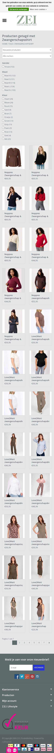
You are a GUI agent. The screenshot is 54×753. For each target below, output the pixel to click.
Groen (9, 121)
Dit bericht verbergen (18, 9)
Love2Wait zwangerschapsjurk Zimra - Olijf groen (41, 584)
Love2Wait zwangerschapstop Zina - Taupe (41, 543)
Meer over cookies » (38, 9)
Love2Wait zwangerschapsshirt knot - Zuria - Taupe (41, 338)
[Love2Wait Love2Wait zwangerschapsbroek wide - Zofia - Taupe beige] (40, 403)
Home (4, 44)
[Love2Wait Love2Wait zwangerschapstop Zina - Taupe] (40, 526)
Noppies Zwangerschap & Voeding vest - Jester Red (40, 215)
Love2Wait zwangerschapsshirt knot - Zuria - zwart (41, 379)
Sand (8, 110)
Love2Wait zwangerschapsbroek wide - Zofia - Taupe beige (41, 420)
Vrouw (9, 67)
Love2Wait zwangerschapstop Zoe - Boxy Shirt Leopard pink (13, 543)
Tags (11, 44)
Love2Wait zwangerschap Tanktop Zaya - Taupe (39, 625)
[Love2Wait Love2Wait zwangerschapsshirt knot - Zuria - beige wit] (13, 362)
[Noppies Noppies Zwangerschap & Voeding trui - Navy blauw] (13, 198)
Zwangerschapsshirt (24, 44)
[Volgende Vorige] (49, 642)
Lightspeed (6, 742)
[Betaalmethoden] (10, 745)
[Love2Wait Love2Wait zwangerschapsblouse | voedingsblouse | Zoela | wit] (13, 485)
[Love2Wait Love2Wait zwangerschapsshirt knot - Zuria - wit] (13, 403)
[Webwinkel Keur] (27, 721)
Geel (8, 135)
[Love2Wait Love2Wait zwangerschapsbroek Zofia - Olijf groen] (13, 444)
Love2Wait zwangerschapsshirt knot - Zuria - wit (13, 420)
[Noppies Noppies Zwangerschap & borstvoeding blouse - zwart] (40, 157)
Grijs (8, 124)
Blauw (9, 102)
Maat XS (10, 75)
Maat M (10, 83)
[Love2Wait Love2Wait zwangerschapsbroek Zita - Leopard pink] (40, 485)
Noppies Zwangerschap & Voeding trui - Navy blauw (12, 215)
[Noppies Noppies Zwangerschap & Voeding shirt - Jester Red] (40, 239)
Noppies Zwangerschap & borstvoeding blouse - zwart (40, 174)
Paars (8, 128)
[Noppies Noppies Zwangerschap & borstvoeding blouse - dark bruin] (13, 157)
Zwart (9, 99)
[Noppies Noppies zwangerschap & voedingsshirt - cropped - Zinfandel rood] (13, 280)
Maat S (9, 79)
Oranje (9, 117)
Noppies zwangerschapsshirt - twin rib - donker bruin (41, 297)
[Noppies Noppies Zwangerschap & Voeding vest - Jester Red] (40, 198)
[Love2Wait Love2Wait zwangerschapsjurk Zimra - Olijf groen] (40, 567)
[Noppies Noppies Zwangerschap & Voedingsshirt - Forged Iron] (13, 321)
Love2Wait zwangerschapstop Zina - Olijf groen (13, 584)
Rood (9, 106)
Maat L (9, 86)
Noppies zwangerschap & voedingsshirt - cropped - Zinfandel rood (12, 297)
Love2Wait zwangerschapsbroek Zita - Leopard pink (41, 502)
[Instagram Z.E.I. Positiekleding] (37, 676)
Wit (8, 139)
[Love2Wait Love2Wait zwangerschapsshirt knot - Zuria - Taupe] (40, 321)
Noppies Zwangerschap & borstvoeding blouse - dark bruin (12, 174)
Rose (8, 132)
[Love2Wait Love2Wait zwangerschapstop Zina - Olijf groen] (13, 567)
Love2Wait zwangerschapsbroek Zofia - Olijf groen (13, 461)
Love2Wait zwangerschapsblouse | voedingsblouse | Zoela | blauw (41, 461)
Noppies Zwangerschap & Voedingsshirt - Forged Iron (12, 338)
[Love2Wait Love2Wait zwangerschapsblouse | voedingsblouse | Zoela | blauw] (40, 444)
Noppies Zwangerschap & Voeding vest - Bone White (12, 256)
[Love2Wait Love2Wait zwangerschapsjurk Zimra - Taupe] (13, 608)
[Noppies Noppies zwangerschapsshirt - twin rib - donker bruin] (40, 280)
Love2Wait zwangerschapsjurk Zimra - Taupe (13, 625)
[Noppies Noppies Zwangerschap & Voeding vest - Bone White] (13, 239)
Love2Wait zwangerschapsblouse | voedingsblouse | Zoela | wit (13, 502)
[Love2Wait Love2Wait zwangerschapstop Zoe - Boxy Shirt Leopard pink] (13, 526)
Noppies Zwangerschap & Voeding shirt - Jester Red (40, 256)
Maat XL (10, 90)
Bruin (8, 113)
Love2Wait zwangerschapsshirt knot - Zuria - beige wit (13, 379)
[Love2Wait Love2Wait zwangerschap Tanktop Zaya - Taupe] (40, 608)
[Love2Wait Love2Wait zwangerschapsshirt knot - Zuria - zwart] (40, 362)
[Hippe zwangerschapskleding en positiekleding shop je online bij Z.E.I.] (31, 20)
